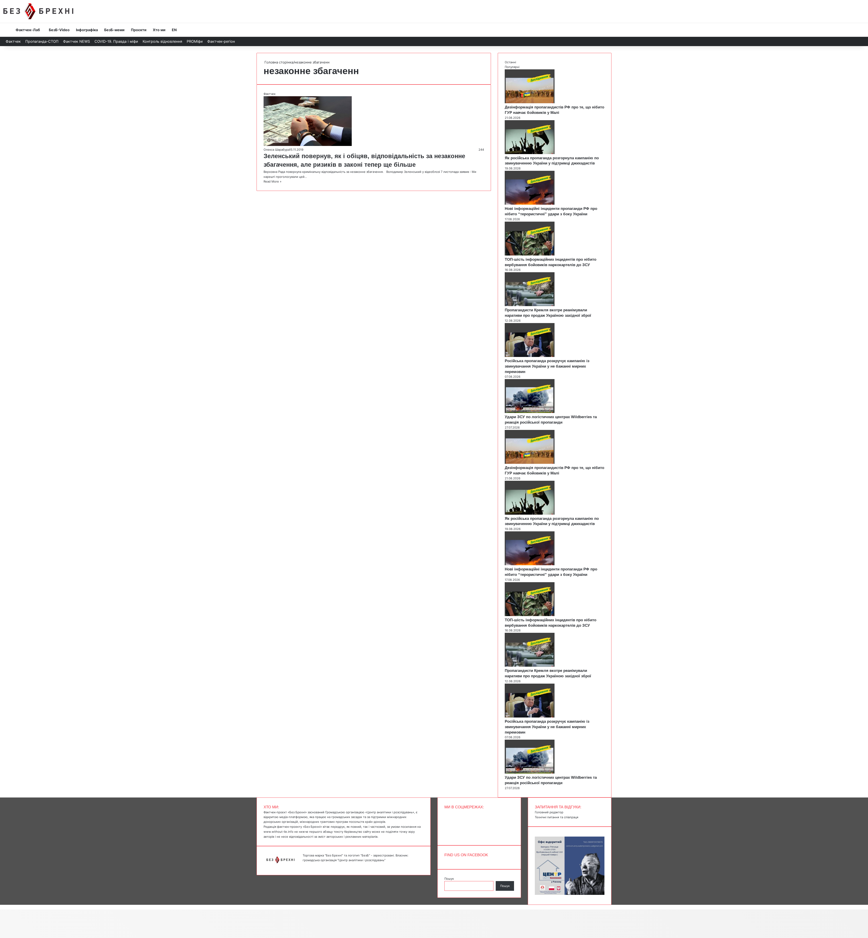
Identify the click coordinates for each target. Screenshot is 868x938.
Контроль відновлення (162, 41)
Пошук (449, 878)
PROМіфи (195, 41)
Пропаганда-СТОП (42, 41)
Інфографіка (87, 30)
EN (174, 30)
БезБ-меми (114, 30)
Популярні (512, 67)
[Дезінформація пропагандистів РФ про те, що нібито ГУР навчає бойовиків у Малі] (529, 102)
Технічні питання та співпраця (556, 817)
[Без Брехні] (38, 11)
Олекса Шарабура (276, 149)
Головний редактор (549, 812)
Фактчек (13, 41)
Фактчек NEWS (76, 41)
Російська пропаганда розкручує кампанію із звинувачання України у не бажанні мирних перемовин (547, 366)
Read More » (272, 181)
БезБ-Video (59, 30)
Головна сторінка (278, 62)
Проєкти (138, 30)
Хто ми (159, 30)
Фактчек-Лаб (28, 30)
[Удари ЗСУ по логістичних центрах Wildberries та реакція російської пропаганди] (529, 412)
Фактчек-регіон (221, 41)
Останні (510, 62)
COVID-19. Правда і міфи (116, 41)
